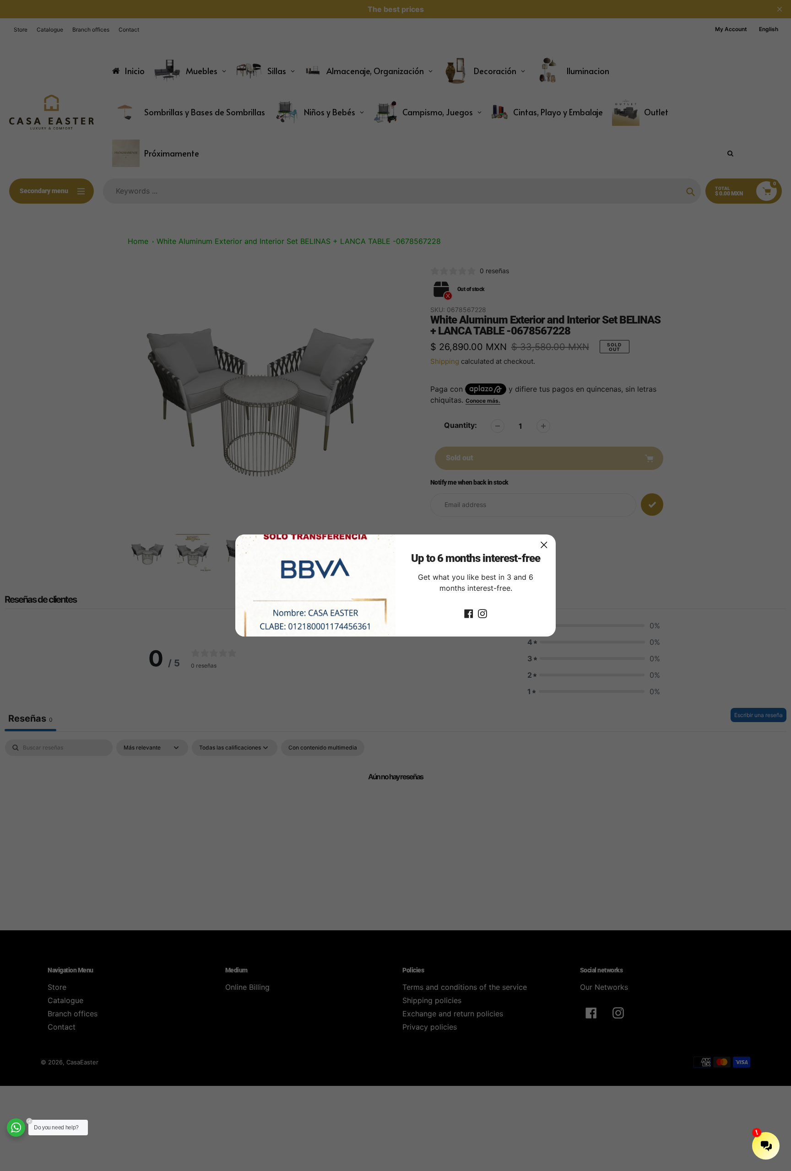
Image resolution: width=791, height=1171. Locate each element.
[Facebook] (468, 612)
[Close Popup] (544, 544)
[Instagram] (482, 612)
